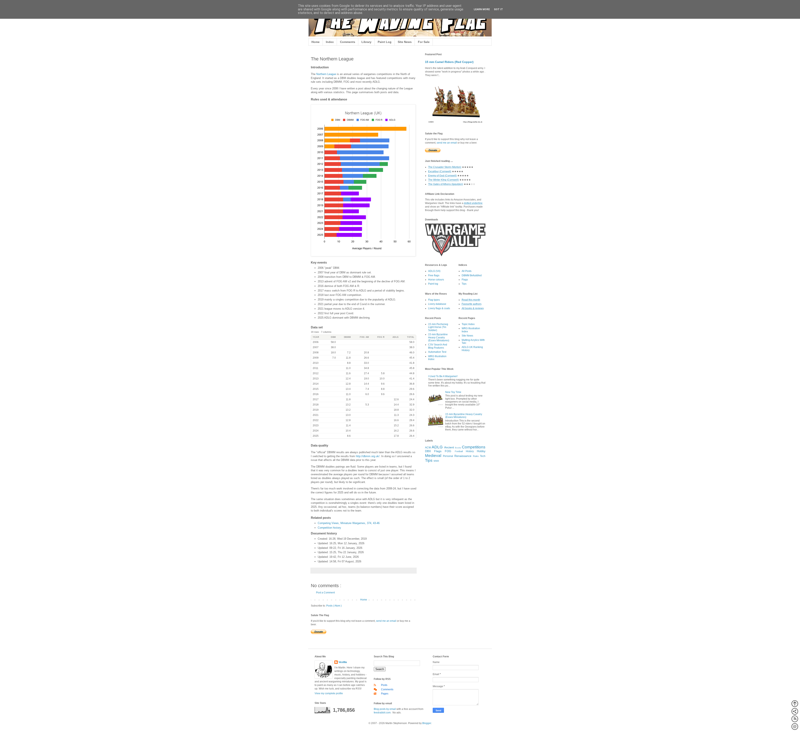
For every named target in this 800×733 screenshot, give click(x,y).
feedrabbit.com (382, 712)
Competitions (473, 447)
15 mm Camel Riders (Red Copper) (449, 62)
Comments (347, 42)
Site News (405, 42)
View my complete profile (329, 693)
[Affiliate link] (455, 255)
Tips (464, 283)
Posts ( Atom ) (334, 605)
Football (459, 451)
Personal (448, 456)
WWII (436, 461)
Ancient (449, 447)
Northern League (326, 74)
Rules (476, 456)
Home (315, 42)
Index (330, 42)
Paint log (433, 283)
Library (366, 42)
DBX (428, 451)
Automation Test (437, 351)
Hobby (481, 451)
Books (458, 448)
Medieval (433, 455)
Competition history (329, 527)
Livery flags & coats (439, 308)
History (470, 451)
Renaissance (462, 456)
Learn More (482, 9)
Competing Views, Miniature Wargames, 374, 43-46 (349, 523)
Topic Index (468, 324)
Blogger (426, 723)
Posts (384, 685)
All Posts (466, 271)
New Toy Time (453, 392)
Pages (384, 693)
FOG (448, 451)
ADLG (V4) (434, 271)
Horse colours (436, 279)
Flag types (434, 299)
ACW (428, 447)
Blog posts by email (385, 709)
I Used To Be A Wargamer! (443, 376)
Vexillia (343, 662)
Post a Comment (325, 592)
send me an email (386, 620)
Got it (498, 9)
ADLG (437, 447)
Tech (482, 456)
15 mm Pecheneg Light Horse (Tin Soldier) (438, 327)
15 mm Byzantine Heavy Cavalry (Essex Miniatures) (438, 337)
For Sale (424, 42)
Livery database (437, 304)
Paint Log (384, 42)
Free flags (433, 275)
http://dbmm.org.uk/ (368, 456)
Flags (465, 279)
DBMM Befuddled (472, 275)
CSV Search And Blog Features (437, 346)
